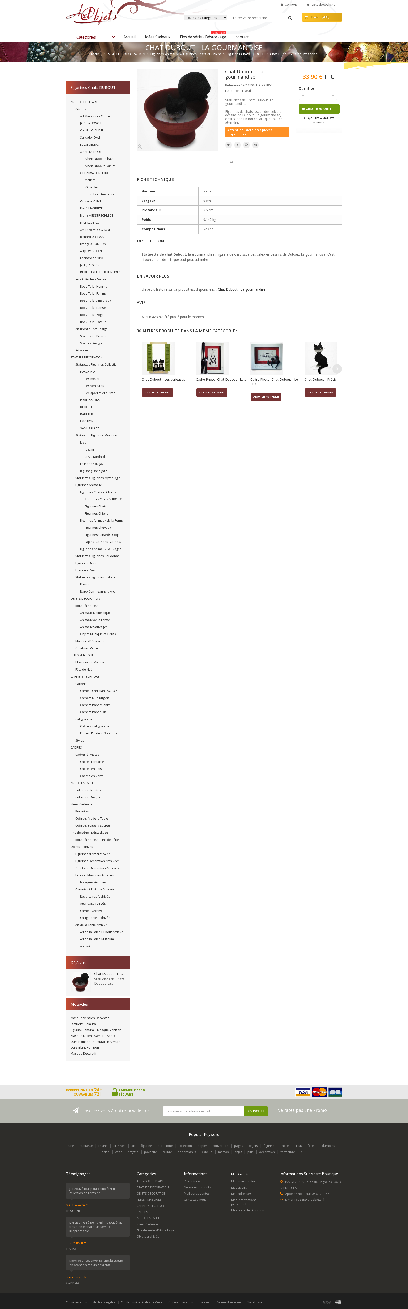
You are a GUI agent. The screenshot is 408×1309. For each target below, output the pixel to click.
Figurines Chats (96, 506)
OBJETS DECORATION (85, 598)
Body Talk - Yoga (91, 315)
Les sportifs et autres (100, 393)
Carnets (81, 683)
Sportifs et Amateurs (99, 194)
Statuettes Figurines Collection (97, 364)
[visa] (327, 1302)
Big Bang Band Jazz (93, 471)
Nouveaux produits (198, 1187)
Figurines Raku (85, 570)
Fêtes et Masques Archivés (94, 875)
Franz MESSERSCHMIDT (96, 215)
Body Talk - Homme (93, 286)
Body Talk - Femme (93, 293)
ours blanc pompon (85, 1047)
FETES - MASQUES (83, 655)
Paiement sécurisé (229, 1302)
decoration (267, 1152)
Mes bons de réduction (247, 1210)
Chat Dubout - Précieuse (323, 379)
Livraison (205, 1302)
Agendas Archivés (93, 903)
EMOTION (87, 421)
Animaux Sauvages (94, 627)
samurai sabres (105, 1036)
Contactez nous (76, 1302)
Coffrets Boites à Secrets (93, 825)
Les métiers (93, 378)
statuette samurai (84, 1024)
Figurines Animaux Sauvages (100, 549)
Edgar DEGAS (89, 144)
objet (238, 1152)
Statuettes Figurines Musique (96, 435)
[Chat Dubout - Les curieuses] (168, 358)
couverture (221, 1145)
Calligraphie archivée (95, 918)
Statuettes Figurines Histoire (95, 577)
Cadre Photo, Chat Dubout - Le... (221, 379)
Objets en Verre (86, 648)
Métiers (90, 180)
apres (286, 1145)
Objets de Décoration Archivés (97, 868)
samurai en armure (106, 1041)
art (133, 1145)
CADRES (76, 747)
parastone (165, 1145)
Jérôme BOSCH (90, 123)
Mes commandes (243, 1181)
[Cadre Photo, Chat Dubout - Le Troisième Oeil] (222, 358)
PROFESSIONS (90, 400)
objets (253, 1145)
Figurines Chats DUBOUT (103, 499)
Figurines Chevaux (98, 527)
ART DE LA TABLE (82, 783)
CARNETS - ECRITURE (85, 676)
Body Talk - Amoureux (95, 300)
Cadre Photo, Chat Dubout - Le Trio (274, 381)
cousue (207, 1152)
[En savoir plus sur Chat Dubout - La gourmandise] (81, 982)
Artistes (80, 109)
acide (106, 1152)
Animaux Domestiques (96, 613)
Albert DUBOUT (91, 151)
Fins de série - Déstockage (89, 832)
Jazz (83, 442)
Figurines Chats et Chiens (98, 492)
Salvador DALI (90, 137)
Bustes (85, 584)
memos (223, 1152)
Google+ (246, 145)
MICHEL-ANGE (89, 222)
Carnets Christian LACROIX (99, 691)
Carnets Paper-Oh (93, 712)
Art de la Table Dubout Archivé (101, 932)
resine (103, 1145)
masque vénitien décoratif (90, 1018)
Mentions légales (104, 1302)
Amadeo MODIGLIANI (95, 229)
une (71, 1145)
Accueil (96, 54)
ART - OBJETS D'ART (84, 102)
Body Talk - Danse (93, 307)
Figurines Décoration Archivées (97, 861)
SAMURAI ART (89, 428)
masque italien (81, 1036)
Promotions (192, 1181)
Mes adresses (241, 1193)
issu (299, 1145)
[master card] (338, 1302)
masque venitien (109, 1030)
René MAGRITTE (91, 208)
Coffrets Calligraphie (94, 726)
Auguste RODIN (91, 251)
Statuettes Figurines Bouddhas (97, 556)
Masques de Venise (89, 662)
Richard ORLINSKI (92, 237)
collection (185, 1145)
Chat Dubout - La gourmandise (241, 289)
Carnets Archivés (92, 910)
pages (238, 1145)
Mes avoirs (239, 1187)
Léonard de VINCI (92, 258)
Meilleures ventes (197, 1193)
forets (312, 1145)
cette (118, 1152)
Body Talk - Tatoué (93, 322)
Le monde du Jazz (92, 464)
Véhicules (92, 187)
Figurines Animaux (88, 485)
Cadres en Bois (91, 769)
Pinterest (255, 145)
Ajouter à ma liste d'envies (320, 120)
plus (250, 1152)
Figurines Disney (87, 563)
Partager (237, 145)
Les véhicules (94, 386)
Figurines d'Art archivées (92, 854)
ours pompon (80, 1041)
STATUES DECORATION (87, 357)
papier (202, 1145)
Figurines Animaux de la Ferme (102, 520)
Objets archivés (82, 847)
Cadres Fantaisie (92, 761)
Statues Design (91, 343)
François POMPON (93, 244)
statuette (86, 1145)
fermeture (287, 1152)
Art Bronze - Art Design (91, 329)
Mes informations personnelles (243, 1202)
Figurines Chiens (96, 513)
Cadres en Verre (92, 776)
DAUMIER (86, 414)
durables (328, 1145)
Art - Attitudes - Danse (90, 279)
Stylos (79, 740)
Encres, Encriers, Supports (98, 733)
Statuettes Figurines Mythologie (97, 478)
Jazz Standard (95, 456)
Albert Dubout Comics (100, 166)
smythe (133, 1152)
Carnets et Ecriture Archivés (95, 889)
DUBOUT (86, 407)
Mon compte (240, 1174)
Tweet (228, 145)
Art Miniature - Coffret (95, 116)
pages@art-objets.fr (310, 1199)
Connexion (292, 4)
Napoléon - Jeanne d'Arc (97, 591)
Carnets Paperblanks (95, 705)
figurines (270, 1145)
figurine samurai (83, 1030)
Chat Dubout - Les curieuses (163, 379)
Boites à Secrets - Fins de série (97, 840)
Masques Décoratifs (89, 641)
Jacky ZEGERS (89, 265)
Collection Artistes (88, 790)
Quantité (306, 88)
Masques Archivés (93, 882)
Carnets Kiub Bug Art (94, 698)
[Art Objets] (91, 14)
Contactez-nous (195, 1199)
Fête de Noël (84, 669)
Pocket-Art (82, 811)
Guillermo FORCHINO (95, 173)
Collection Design (87, 797)
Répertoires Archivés (95, 896)
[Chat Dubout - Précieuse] (331, 358)
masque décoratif (83, 1053)
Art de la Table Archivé (91, 925)
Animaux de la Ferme (95, 620)
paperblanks (187, 1152)
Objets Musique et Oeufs (98, 634)
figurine (146, 1145)
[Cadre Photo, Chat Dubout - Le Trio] (276, 358)
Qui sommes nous (180, 1302)
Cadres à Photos (87, 754)
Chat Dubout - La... (108, 973)
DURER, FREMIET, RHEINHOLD (100, 272)
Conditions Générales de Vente (141, 1302)
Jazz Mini (91, 449)
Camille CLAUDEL (92, 130)
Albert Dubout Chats (99, 159)
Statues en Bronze (93, 336)
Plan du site (254, 1302)
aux (303, 1152)
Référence (232, 85)
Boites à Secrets (86, 605)
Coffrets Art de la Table (91, 818)
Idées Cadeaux (81, 804)
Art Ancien (82, 350)
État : (228, 90)
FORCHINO (87, 371)
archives (119, 1145)
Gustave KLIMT (90, 201)
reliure (167, 1152)
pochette (150, 1152)
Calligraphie (83, 719)
